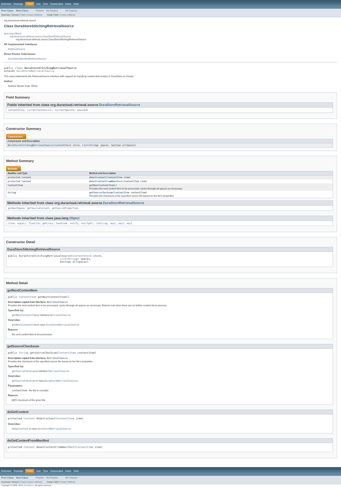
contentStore (16, 110)
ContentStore (63, 145)
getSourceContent (38, 208)
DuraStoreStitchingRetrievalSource (30, 145)
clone (11, 223)
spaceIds (82, 110)
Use (38, 4)
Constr (30, 15)
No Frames (52, 10)
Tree (45, 4)
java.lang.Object (12, 33)
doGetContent (97, 177)
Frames (40, 10)
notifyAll (87, 223)
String (93, 145)
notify (74, 223)
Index (68, 4)
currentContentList (39, 110)
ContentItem (114, 177)
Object (74, 218)
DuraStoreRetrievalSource (35, 70)
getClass (47, 223)
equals (22, 223)
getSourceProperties (65, 208)
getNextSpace (16, 208)
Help (76, 4)
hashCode (61, 223)
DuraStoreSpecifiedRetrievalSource (27, 58)
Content (26, 177)
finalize (34, 223)
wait (113, 223)
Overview (6, 4)
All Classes (71, 10)
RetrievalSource (16, 49)
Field (22, 15)
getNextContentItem (101, 185)
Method (38, 15)
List (85, 145)
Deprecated (56, 4)
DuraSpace (29, 485)
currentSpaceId (64, 110)
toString (101, 223)
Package (18, 4)
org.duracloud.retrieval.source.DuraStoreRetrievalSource (40, 36)
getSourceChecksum (101, 192)
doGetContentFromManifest (105, 181)
